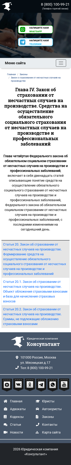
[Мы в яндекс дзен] (7, 385)
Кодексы (17, 417)
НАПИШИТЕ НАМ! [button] (39, 29)
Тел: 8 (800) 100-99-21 (36, 368)
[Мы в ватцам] (53, 385)
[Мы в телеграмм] (42, 385)
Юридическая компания (7, 6)
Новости (16, 432)
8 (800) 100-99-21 (55, 4)
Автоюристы (52, 409)
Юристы (48, 401)
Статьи (15, 424)
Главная (16, 401)
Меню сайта (15, 63)
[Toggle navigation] (61, 63)
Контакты (49, 424)
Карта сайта (51, 432)
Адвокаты (18, 409)
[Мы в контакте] (19, 385)
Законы (48, 417)
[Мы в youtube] (64, 385)
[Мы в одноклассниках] (30, 385)
